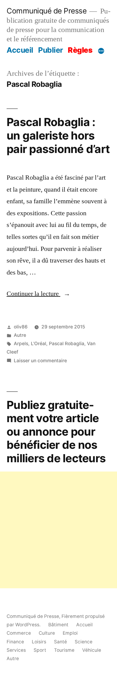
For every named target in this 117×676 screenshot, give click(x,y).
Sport (40, 650)
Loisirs (39, 642)
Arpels (21, 343)
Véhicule (91, 650)
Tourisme (64, 650)
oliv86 (21, 327)
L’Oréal (38, 343)
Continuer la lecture (38, 294)
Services (16, 650)
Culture (47, 633)
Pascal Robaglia (66, 343)
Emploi (70, 633)
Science (83, 642)
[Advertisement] (58, 530)
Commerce (19, 633)
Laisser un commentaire (40, 360)
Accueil (20, 50)
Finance (15, 642)
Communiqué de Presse (46, 10)
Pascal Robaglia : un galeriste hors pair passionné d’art (58, 135)
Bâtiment (58, 625)
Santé (60, 642)
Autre (20, 335)
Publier (50, 50)
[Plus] (101, 51)
